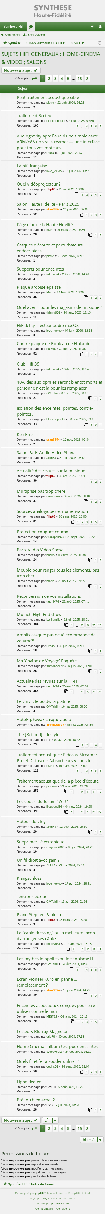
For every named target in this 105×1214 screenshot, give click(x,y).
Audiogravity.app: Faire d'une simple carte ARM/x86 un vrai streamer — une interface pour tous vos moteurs (58, 141)
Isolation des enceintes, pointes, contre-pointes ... (55, 411)
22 (88, 692)
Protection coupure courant (43, 531)
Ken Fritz (25, 434)
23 (82, 625)
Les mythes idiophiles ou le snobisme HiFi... (59, 958)
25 (93, 625)
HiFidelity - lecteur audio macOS (48, 325)
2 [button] (49, 78)
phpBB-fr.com (60, 1203)
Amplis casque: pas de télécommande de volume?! (56, 637)
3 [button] (55, 78)
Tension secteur (31, 896)
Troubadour (55, 724)
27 (99, 812)
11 (93, 949)
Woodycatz (54, 1051)
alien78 (51, 457)
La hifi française (32, 166)
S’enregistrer (36, 34)
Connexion (12, 34)
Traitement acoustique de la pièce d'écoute (58, 781)
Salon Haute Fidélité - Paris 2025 (48, 204)
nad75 (50, 555)
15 (88, 792)
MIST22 (51, 1016)
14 (82, 792)
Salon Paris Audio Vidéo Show (45, 452)
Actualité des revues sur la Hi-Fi (47, 681)
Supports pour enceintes (40, 269)
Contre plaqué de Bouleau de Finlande (53, 343)
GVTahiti (52, 393)
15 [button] (80, 78)
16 (93, 792)
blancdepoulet (55, 120)
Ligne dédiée (29, 1081)
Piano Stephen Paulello (39, 914)
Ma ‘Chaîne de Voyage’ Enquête (47, 660)
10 (88, 949)
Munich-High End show (39, 614)
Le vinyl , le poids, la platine (43, 701)
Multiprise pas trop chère (41, 491)
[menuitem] (44, 1208)
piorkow (51, 786)
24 (88, 625)
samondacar (55, 666)
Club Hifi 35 (28, 364)
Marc (49, 229)
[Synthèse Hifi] (52, 11)
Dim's (50, 153)
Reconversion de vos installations (49, 596)
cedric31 (52, 1066)
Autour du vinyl (32, 821)
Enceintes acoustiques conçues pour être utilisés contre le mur (56, 1008)
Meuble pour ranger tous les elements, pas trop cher (58, 572)
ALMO (50, 865)
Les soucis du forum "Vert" (42, 801)
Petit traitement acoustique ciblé (48, 97)
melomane (53, 496)
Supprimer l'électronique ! (42, 842)
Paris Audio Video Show (40, 550)
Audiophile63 (55, 537)
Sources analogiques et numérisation (52, 511)
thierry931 (53, 312)
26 (99, 625)
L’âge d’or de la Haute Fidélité (45, 224)
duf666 (51, 348)
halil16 (71, 1198)
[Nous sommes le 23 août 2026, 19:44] (99, 43)
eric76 (50, 1036)
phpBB (39, 1193)
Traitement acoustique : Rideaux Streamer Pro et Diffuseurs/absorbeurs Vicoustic (57, 757)
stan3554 (53, 209)
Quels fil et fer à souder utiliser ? (48, 1061)
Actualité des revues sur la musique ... (53, 470)
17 (99, 792)
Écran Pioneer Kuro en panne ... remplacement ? (47, 982)
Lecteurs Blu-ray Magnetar (42, 1031)
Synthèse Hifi (13, 27)
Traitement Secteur (35, 115)
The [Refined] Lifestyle (38, 734)
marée (50, 765)
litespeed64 (54, 806)
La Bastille (53, 619)
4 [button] (62, 78)
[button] (34, 78)
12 (99, 949)
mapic (50, 581)
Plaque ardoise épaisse (39, 287)
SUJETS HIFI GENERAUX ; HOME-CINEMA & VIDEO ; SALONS (50, 58)
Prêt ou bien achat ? (36, 1099)
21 (82, 692)
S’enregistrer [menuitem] (102, 28)
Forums (32, 28)
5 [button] (68, 78)
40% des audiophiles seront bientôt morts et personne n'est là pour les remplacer (59, 385)
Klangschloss (29, 878)
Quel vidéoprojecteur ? (38, 184)
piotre (50, 102)
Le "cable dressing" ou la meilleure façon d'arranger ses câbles (56, 935)
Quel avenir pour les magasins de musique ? (59, 307)
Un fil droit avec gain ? (38, 860)
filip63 (50, 189)
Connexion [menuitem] (93, 28)
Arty (44, 1198)
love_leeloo (54, 171)
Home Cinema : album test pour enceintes (57, 1046)
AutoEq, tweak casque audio (44, 719)
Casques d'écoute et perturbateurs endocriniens (50, 247)
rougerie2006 (55, 847)
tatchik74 (52, 274)
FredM (50, 646)
